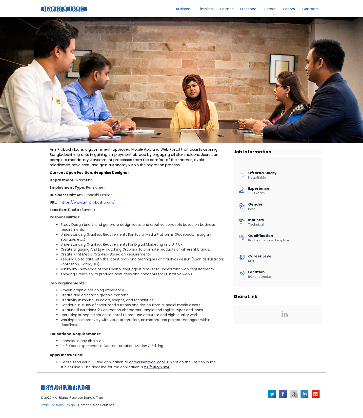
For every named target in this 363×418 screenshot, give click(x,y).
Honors (289, 8)
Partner (226, 8)
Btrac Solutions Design (58, 405)
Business (183, 8)
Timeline (205, 8)
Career (270, 8)
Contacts (310, 8)
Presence (248, 8)
